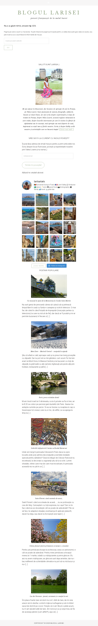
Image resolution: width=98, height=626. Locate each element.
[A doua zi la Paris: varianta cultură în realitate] (28, 255)
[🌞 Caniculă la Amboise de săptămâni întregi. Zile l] (28, 241)
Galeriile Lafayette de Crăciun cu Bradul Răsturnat (49, 448)
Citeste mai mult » (67, 129)
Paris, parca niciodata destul (49, 397)
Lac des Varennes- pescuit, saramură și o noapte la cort (49, 596)
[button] (49, 3)
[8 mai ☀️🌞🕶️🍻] (56, 255)
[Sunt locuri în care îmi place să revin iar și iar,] (56, 200)
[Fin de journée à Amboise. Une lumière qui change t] (69, 241)
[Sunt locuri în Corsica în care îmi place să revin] (69, 213)
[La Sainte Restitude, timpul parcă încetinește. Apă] (28, 213)
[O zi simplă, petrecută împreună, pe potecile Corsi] (69, 200)
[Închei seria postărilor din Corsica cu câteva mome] (28, 200)
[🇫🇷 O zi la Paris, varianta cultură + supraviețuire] (42, 255)
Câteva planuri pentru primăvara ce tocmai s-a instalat (49, 546)
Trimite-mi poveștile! (33, 165)
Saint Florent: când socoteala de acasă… (49, 498)
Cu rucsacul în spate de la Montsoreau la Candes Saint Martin (49, 301)
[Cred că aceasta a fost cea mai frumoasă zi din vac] (42, 200)
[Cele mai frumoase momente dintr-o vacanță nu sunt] (56, 227)
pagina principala (50, 32)
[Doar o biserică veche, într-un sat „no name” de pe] (69, 227)
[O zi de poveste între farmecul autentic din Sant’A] (42, 213)
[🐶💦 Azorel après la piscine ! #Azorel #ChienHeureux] (56, 241)
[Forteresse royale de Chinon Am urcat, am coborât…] (69, 255)
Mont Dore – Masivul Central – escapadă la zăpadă (49, 351)
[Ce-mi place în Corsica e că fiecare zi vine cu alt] (28, 227)
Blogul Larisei (49, 13)
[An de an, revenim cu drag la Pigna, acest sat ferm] (56, 213)
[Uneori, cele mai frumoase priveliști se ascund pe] (42, 241)
